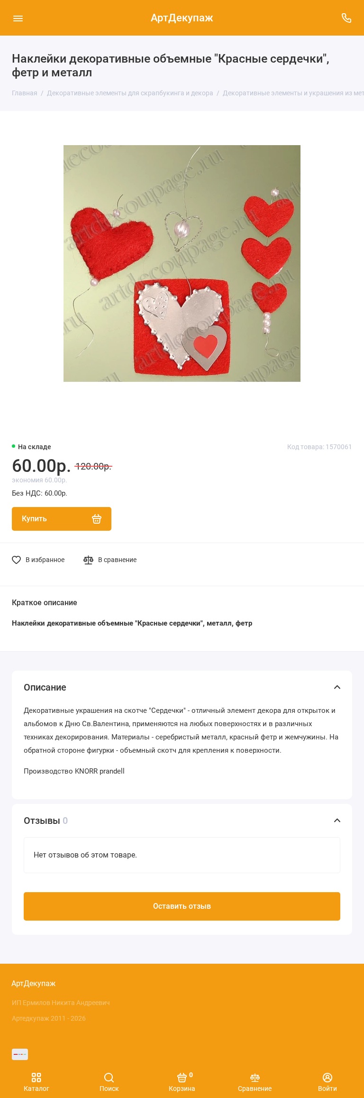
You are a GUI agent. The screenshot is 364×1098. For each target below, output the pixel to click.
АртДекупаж (182, 18)
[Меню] (18, 18)
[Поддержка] (346, 18)
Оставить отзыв (182, 906)
